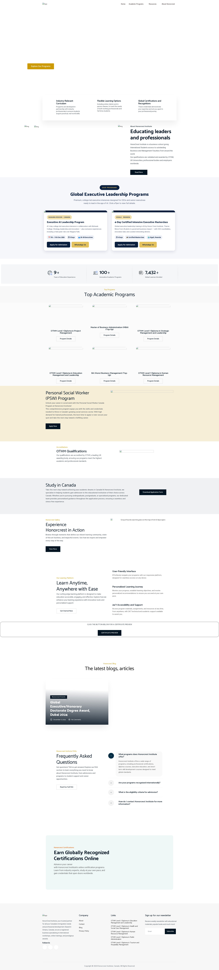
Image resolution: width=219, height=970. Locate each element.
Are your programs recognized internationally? (139, 782)
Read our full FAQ (66, 787)
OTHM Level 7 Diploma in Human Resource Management (153, 374)
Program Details (66, 338)
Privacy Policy (84, 931)
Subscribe (170, 931)
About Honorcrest (168, 4)
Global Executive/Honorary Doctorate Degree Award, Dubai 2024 (70, 709)
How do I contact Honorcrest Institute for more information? (140, 803)
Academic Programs (136, 4)
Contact (81, 924)
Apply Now (53, 426)
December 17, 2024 (59, 719)
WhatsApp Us (80, 244)
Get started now (66, 610)
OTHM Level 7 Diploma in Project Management (66, 332)
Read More (139, 172)
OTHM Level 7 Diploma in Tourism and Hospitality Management (125, 943)
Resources (152, 4)
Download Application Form (153, 492)
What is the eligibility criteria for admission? (138, 792)
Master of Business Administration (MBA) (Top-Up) (109, 328)
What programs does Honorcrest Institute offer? (138, 756)
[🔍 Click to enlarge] (75, 211)
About (81, 920)
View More (53, 549)
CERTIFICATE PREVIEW (109, 632)
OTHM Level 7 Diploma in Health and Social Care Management (124, 927)
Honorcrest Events (58, 697)
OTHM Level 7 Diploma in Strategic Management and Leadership (153, 332)
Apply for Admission (58, 244)
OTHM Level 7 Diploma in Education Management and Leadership (66, 374)
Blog (80, 927)
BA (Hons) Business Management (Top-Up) (109, 374)
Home (123, 4)
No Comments (76, 719)
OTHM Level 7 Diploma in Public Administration (122, 938)
